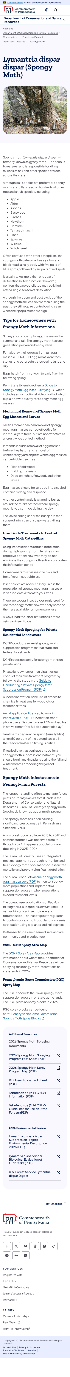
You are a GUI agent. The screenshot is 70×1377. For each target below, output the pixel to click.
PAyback (8, 1299)
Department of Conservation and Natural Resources (33, 19)
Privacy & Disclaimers (29, 1347)
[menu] (63, 10)
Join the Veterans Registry (18, 1293)
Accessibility (9, 1347)
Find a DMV (9, 1281)
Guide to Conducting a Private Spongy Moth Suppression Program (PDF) (27, 684)
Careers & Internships (16, 1316)
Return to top (54, 1203)
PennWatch (10, 1322)
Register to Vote (13, 1274)
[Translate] (46, 10)
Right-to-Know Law (15, 1328)
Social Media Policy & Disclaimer (19, 1353)
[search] (55, 10)
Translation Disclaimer (13, 1350)
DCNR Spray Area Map (24, 953)
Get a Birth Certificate (16, 1287)
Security (32, 1350)
